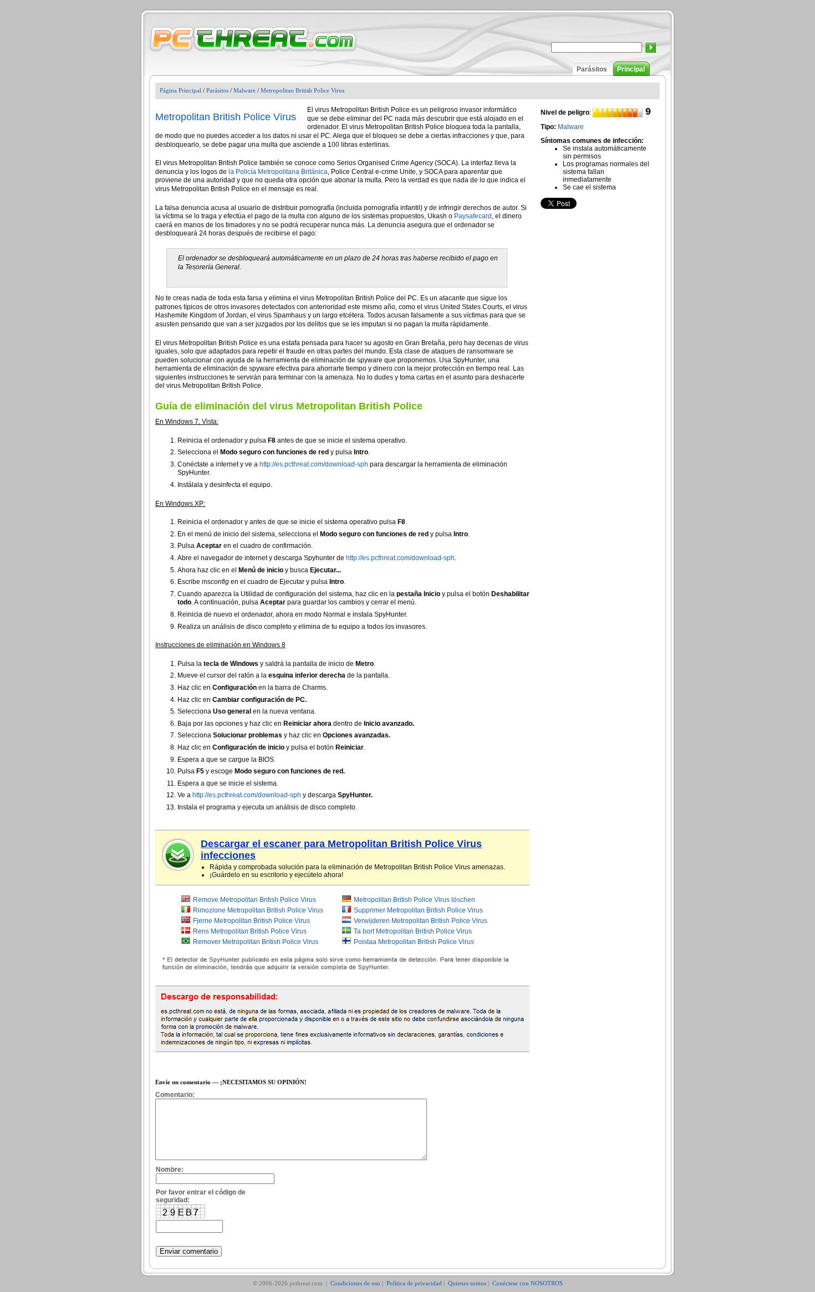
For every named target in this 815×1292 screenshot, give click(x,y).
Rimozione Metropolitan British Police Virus (258, 910)
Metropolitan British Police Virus (302, 90)
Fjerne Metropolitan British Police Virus (251, 921)
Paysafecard (473, 216)
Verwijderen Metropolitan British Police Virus (420, 921)
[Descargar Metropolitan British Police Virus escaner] (178, 854)
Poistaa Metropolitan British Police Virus (414, 942)
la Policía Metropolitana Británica (278, 172)
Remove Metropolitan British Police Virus (254, 900)
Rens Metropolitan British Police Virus (250, 931)
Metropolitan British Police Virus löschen (414, 900)
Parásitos (592, 69)
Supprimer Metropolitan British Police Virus (418, 910)
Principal (631, 69)
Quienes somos (467, 1283)
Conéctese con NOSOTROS (527, 1283)
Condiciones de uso (355, 1283)
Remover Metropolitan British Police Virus (255, 942)
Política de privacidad (414, 1283)
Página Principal (180, 90)
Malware (244, 90)
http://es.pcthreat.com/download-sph (313, 464)
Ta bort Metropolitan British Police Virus (413, 931)
